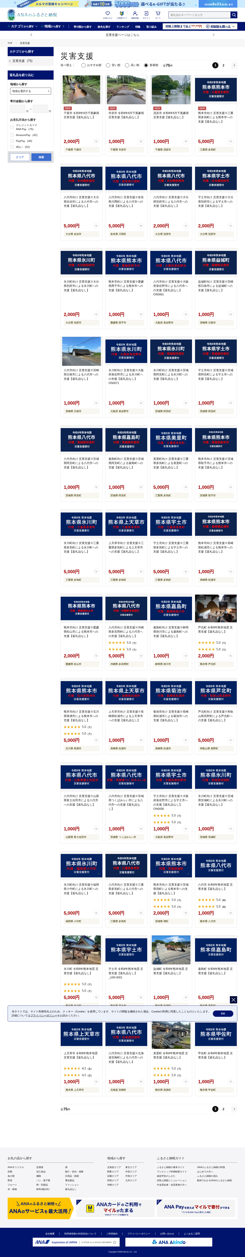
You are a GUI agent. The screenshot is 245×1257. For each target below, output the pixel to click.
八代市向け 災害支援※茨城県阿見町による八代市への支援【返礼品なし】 (81, 463)
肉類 (10, 1171)
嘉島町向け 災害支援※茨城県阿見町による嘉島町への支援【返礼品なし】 (126, 463)
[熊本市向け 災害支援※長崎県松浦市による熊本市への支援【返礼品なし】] (216, 524)
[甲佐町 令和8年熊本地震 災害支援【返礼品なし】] (216, 1034)
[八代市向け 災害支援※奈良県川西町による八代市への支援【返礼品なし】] (126, 178)
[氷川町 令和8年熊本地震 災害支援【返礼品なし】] (81, 949)
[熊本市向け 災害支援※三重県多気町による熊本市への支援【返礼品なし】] (216, 89)
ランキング (122, 26)
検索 (41, 157)
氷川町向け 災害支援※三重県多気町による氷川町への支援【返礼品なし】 (81, 547)
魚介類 (11, 1176)
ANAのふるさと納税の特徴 (211, 1167)
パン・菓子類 (43, 1180)
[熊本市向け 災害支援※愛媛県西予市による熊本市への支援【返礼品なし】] (126, 262)
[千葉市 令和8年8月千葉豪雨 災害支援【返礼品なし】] (81, 89)
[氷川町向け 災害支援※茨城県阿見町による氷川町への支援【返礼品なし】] (171, 351)
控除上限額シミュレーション (172, 1180)
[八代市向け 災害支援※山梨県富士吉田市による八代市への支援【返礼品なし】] (81, 777)
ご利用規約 (112, 1233)
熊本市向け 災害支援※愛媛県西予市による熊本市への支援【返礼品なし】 (126, 286)
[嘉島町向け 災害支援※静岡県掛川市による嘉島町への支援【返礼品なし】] (171, 608)
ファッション (72, 1184)
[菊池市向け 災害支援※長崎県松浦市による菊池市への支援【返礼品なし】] (171, 692)
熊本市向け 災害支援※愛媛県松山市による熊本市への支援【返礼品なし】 (81, 632)
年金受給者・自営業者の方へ (172, 1184)
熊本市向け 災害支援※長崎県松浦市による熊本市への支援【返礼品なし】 (215, 547)
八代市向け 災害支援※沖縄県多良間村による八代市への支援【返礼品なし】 (126, 632)
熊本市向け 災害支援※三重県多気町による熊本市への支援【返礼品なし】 (215, 117)
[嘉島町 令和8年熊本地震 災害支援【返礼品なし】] (216, 949)
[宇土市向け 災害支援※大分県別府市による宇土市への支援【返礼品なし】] (216, 178)
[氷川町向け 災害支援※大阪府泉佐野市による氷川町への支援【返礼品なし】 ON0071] (126, 351)
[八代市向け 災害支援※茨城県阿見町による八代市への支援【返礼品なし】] (81, 439)
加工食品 (41, 1171)
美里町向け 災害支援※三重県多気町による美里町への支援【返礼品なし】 (171, 463)
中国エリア (131, 1176)
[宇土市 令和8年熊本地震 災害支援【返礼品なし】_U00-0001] (126, 949)
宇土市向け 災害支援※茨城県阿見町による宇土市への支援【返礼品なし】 (215, 374)
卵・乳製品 (42, 1184)
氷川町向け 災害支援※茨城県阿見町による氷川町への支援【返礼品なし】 (171, 374)
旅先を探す (104, 26)
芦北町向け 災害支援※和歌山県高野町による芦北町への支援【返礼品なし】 (215, 716)
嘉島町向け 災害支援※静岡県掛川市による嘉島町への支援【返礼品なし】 (171, 632)
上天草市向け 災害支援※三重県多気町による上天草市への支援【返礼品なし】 (126, 547)
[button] (31, 35)
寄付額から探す (83, 26)
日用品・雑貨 (72, 1176)
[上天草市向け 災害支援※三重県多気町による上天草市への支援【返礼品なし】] (126, 524)
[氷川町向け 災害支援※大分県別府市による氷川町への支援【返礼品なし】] (81, 262)
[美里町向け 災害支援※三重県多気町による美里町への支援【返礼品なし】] (171, 439)
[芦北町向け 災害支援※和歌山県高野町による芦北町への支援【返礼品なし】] (216, 692)
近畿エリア (113, 1176)
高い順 (135, 65)
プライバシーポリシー (138, 1233)
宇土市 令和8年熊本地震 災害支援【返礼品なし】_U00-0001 (126, 973)
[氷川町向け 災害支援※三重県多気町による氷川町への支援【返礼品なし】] (81, 524)
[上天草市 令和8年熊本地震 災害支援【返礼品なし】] (81, 1034)
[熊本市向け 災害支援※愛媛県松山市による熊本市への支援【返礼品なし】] (81, 608)
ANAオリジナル (16, 1167)
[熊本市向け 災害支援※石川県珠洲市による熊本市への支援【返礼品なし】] (81, 692)
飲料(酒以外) (42, 1189)
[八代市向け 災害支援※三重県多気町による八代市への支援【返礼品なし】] (126, 865)
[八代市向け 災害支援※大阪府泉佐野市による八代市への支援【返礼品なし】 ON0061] (171, 262)
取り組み (151, 26)
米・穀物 (12, 1189)
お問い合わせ (167, 1233)
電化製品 (69, 1180)
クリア (20, 157)
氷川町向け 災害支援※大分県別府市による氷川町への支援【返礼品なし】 (81, 286)
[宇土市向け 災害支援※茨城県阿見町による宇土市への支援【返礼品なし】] (216, 351)
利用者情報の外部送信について (80, 1233)
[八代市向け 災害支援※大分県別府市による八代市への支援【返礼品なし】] (171, 178)
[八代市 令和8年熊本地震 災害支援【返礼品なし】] (216, 865)
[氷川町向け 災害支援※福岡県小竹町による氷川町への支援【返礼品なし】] (81, 865)
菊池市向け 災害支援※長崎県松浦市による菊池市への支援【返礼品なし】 (171, 716)
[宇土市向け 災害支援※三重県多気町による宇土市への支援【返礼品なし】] (171, 524)
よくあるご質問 (192, 1233)
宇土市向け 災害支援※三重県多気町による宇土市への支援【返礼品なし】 (171, 547)
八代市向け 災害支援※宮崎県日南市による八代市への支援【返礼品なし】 (81, 374)
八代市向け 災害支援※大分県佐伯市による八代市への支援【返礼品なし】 (81, 201)
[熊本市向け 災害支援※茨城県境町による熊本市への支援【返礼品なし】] (171, 865)
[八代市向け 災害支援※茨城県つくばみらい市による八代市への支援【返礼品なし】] (126, 777)
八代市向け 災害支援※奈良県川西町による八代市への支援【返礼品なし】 (126, 201)
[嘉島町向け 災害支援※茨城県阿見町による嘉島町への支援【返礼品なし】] (126, 439)
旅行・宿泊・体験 (74, 1171)
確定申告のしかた (166, 1176)
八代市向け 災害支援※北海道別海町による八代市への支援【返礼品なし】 (126, 1057)
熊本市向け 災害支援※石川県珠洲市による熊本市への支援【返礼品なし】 (81, 716)
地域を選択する (21, 91)
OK (223, 1013)
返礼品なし (71, 1189)
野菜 (10, 1180)
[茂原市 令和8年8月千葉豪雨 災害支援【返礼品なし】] (171, 89)
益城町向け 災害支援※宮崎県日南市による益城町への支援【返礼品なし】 (215, 286)
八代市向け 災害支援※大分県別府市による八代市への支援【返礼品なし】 (171, 201)
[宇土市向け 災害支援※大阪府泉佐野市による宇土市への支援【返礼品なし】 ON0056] (171, 777)
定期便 (39, 1167)
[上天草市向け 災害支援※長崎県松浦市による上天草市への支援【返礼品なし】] (126, 692)
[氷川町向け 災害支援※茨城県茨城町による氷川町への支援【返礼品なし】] (216, 777)
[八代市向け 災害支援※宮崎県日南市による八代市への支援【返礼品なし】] (81, 351)
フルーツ (12, 1184)
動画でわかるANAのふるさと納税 (214, 1180)
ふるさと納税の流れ (207, 1176)
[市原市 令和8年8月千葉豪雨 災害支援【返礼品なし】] (126, 89)
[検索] (233, 14)
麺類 (38, 1176)
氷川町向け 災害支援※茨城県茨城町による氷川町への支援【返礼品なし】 (215, 800)
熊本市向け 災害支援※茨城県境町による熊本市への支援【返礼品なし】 (171, 889)
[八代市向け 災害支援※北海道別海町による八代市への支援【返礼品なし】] (126, 1034)
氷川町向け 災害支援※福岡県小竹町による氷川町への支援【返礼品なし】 (81, 889)
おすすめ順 (94, 65)
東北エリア (131, 1167)
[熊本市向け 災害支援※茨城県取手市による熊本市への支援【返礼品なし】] (216, 439)
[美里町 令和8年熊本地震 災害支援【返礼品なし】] (171, 1034)
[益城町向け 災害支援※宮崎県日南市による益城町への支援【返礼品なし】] (216, 262)
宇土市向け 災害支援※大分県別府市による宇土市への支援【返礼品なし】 (215, 201)
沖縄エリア (113, 1184)
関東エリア (113, 1171)
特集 (137, 26)
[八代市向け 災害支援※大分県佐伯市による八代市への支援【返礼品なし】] (81, 178)
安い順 (116, 65)
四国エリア (113, 1180)
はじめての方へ (205, 1171)
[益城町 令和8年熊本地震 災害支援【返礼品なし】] (171, 949)
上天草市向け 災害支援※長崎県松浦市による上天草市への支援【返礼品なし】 (126, 716)
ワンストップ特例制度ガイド (172, 1171)
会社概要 (50, 1233)
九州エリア (131, 1180)
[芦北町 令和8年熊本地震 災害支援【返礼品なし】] (216, 608)
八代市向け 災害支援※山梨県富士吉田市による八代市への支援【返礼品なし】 (81, 800)
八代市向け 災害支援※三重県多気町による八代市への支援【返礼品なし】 (126, 889)
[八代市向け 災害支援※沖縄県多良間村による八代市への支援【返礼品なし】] (126, 608)
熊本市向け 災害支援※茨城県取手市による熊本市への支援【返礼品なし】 (215, 463)
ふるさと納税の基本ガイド (171, 1167)
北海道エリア (114, 1167)
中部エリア (131, 1171)
